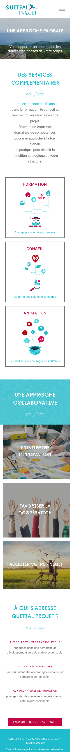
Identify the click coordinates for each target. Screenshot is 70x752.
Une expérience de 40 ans (35, 103)
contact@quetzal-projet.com (44, 739)
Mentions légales (35, 743)
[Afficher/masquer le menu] (62, 9)
